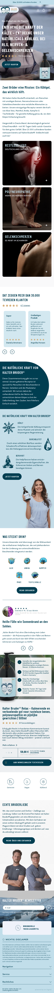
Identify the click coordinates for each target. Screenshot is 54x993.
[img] (11, 306)
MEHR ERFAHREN (27, 590)
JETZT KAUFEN (11, 64)
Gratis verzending (37, 751)
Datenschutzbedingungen (35, 912)
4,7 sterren (25, 305)
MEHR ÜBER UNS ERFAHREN (18, 840)
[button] (49, 10)
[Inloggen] (38, 10)
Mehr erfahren (9, 745)
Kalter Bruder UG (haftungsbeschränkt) (12, 989)
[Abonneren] (48, 907)
